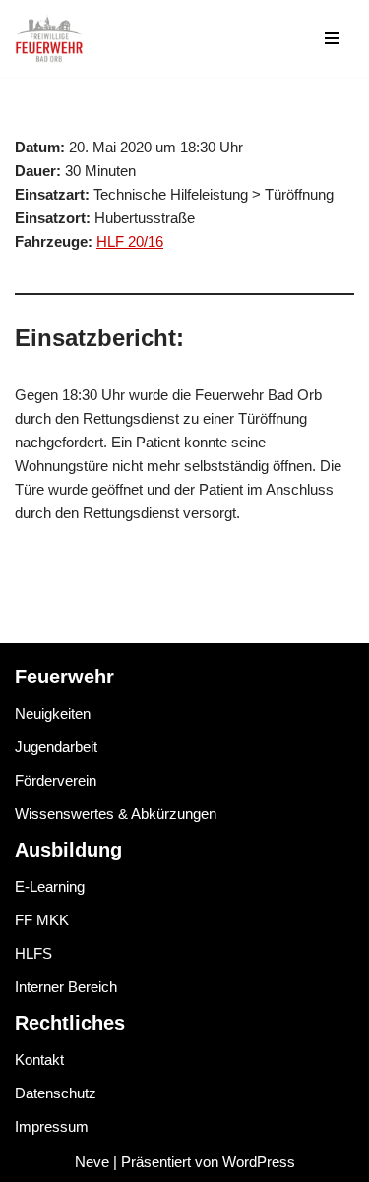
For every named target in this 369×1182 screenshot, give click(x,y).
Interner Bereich (66, 986)
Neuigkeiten (53, 713)
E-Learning (50, 886)
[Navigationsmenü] (332, 38)
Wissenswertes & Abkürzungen (115, 813)
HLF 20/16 (129, 241)
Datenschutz (55, 1093)
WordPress (258, 1161)
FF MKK (42, 920)
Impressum (52, 1126)
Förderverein (55, 780)
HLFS (33, 953)
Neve (92, 1161)
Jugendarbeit (56, 747)
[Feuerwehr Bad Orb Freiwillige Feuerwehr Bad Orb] (49, 38)
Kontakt (39, 1059)
